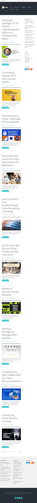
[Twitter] (25, 69)
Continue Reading (5, 64)
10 (7, 451)
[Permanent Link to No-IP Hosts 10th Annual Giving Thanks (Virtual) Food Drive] (11, 268)
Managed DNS (23, 7)
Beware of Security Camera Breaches (10, 291)
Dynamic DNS (16, 7)
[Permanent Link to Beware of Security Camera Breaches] (11, 308)
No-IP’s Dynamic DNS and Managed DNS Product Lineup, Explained (30, 27)
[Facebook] (27, 69)
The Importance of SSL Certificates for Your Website (11, 119)
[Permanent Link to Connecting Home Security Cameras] (11, 434)
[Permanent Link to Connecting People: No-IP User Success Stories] (11, 95)
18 (17, 451)
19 (18, 451)
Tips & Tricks (27, 60)
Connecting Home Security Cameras (9, 418)
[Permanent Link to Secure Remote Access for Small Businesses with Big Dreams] (11, 178)
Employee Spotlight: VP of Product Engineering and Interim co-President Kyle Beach (10, 29)
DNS (25, 56)
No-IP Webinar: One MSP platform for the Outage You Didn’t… (29, 22)
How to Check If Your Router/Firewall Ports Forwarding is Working (11, 205)
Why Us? (11, 9)
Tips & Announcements (28, 59)
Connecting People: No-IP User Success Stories (9, 77)
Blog (11, 7)
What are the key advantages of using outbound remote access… (30, 46)
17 (16, 451)
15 (13, 451)
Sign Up (17, 9)
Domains (29, 7)
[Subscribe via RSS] (21, 498)
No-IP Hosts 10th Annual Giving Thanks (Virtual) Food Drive (10, 250)
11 (8, 451)
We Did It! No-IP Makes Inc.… (18, 472)
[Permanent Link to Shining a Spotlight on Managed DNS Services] (11, 351)
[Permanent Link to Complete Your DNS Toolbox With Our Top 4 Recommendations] (11, 394)
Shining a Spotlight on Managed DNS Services (9, 333)
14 (12, 451)
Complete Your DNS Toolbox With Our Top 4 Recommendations (12, 376)
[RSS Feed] (29, 69)
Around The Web (27, 54)
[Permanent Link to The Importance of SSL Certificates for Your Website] (11, 135)
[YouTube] (31, 69)
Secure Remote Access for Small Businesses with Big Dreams (10, 160)
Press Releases (27, 57)
